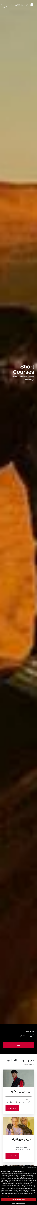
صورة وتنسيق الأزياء (21, 1139)
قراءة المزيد (12, 1108)
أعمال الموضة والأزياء (21, 1091)
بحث (18, 1045)
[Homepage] (24, 5)
